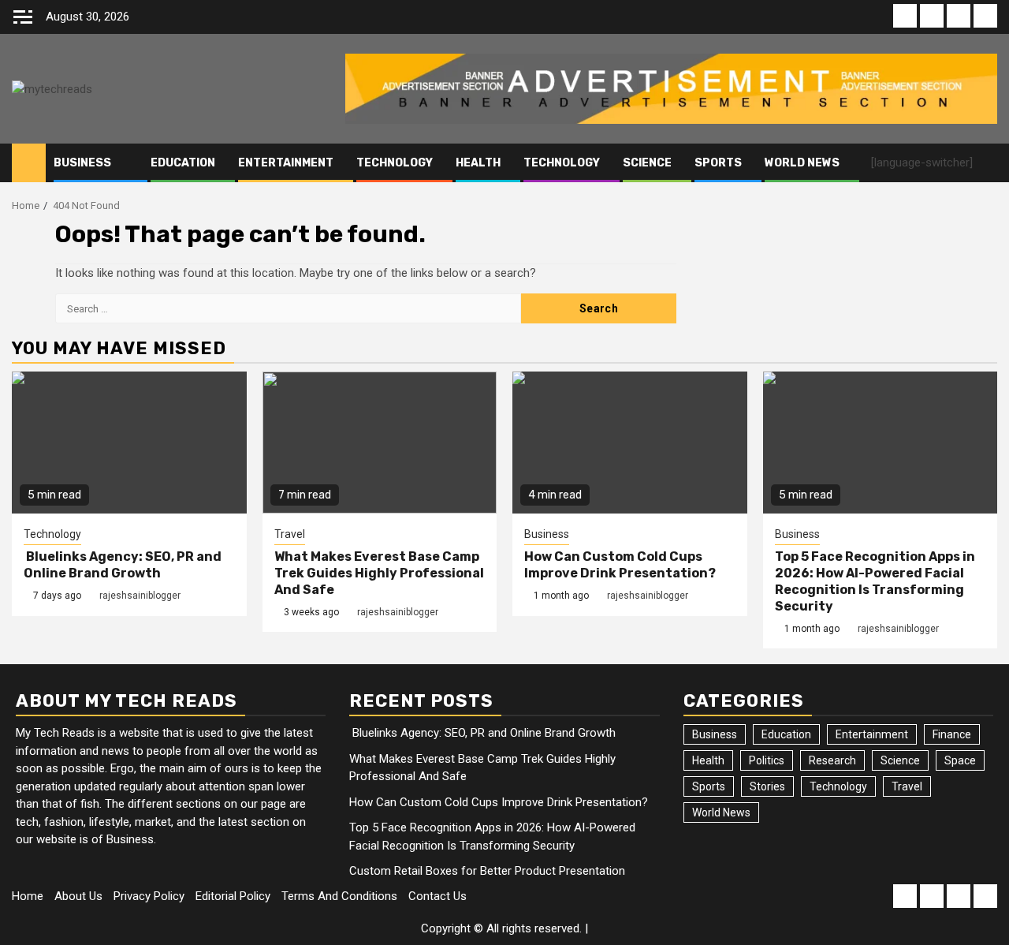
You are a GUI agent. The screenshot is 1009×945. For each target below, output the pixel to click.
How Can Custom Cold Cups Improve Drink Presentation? (620, 565)
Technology (394, 163)
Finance (952, 734)
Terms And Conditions (339, 896)
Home (27, 896)
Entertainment (285, 163)
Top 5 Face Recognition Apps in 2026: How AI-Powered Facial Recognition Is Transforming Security (875, 581)
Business (82, 163)
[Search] (986, 163)
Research (832, 760)
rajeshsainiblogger (140, 595)
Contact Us (437, 896)
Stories (767, 786)
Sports (718, 163)
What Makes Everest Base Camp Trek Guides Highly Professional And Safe (379, 573)
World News (802, 163)
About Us (78, 896)
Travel (289, 534)
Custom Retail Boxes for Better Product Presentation (487, 871)
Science (647, 163)
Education (183, 163)
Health (478, 163)
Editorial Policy (232, 896)
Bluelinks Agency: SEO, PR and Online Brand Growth (123, 565)
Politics (766, 760)
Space (960, 760)
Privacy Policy (149, 896)
